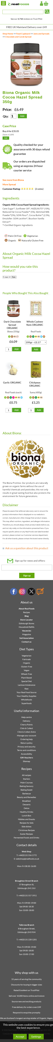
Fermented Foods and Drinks (26, 837)
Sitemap (26, 761)
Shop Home (8, 33)
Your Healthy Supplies (26, 696)
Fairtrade (26, 659)
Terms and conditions (26, 750)
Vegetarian (26, 655)
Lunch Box (26, 815)
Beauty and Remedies (26, 797)
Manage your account (26, 735)
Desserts (26, 804)
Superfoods (26, 703)
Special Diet (26, 681)
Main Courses (26, 782)
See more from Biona (13, 180)
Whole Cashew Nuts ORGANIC (34, 323)
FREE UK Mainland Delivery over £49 (26, 27)
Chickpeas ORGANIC (34, 384)
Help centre (26, 717)
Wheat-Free (26, 674)
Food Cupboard (23, 33)
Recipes (26, 612)
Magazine (26, 634)
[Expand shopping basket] (46, 3)
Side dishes (26, 826)
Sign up (27, 575)
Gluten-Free (26, 666)
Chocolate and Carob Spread (18, 36)
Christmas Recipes (26, 830)
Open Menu (3, 3)
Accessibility (26, 754)
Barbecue (26, 793)
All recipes (26, 775)
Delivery (26, 721)
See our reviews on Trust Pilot (26, 19)
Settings (36, 1036)
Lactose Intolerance (26, 685)
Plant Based (26, 677)
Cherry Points (26, 724)
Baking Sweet (26, 790)
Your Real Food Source (26, 692)
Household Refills (26, 627)
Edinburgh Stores (26, 623)
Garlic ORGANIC (12, 382)
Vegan (26, 670)
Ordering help (26, 739)
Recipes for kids (26, 823)
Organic (26, 663)
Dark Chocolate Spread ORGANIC (12, 324)
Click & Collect (26, 728)
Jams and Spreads (41, 33)
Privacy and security (26, 746)
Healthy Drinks (26, 812)
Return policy (26, 743)
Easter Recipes (26, 834)
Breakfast (26, 801)
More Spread (9, 184)
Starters (26, 779)
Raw (26, 688)
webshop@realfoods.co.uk (27, 858)
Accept (20, 1036)
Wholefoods (26, 699)
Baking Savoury (26, 786)
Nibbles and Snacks (26, 819)
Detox (26, 808)
